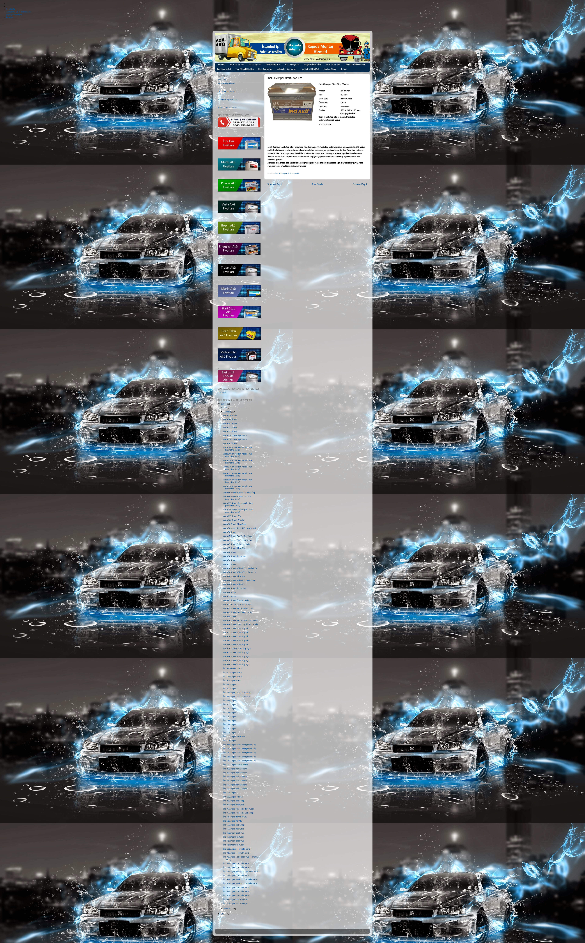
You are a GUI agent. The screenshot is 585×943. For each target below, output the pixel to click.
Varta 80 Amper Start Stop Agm (236, 657)
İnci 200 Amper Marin (232, 673)
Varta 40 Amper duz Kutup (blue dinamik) (240, 624)
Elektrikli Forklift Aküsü (310, 69)
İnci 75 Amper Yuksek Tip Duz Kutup (238, 813)
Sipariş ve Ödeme (330, 69)
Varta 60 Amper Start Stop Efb (235, 645)
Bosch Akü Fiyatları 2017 (228, 108)
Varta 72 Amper (230, 564)
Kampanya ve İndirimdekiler (355, 65)
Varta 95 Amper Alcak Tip (234, 548)
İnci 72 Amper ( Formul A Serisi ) (236, 876)
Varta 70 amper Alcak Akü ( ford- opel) (239, 528)
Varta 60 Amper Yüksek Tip (234, 584)
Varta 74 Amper (230, 560)
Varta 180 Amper (230, 419)
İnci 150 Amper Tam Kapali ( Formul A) (239, 753)
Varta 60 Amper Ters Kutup (234, 588)
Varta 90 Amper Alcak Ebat (234, 524)
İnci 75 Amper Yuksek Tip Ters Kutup (238, 809)
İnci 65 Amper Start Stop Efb (235, 785)
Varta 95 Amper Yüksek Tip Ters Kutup (239, 493)
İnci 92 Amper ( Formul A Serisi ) (236, 853)
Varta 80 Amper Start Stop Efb (235, 629)
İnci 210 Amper (229, 689)
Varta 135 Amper (230, 427)
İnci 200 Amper (229, 705)
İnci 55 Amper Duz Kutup (233, 829)
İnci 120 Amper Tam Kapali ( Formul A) (239, 761)
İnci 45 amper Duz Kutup (233, 837)
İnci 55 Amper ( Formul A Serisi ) (236, 892)
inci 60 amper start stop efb (287, 174)
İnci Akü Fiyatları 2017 (227, 92)
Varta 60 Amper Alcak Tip (234, 576)
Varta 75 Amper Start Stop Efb (235, 633)
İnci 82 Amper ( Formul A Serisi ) (236, 864)
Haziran (227, 909)
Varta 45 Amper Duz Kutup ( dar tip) (238, 612)
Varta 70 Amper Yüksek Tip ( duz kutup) (239, 572)
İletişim (344, 69)
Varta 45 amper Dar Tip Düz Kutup (237, 540)
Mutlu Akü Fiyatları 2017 (228, 100)
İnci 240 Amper (229, 685)
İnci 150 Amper (229, 717)
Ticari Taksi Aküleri (224, 69)
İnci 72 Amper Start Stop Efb (235, 781)
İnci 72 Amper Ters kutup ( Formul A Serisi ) (241, 872)
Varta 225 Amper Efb (232, 516)
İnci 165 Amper (229, 713)
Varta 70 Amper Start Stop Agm (236, 661)
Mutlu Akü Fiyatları (237, 65)
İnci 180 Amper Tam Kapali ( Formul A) (239, 749)
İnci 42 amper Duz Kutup (233, 845)
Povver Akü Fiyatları (273, 65)
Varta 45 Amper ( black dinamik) (236, 544)
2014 (223, 914)
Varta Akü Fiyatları (292, 65)
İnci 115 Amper (229, 733)
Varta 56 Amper (230, 532)
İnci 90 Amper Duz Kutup (233, 805)
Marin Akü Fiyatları (265, 69)
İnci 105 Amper (229, 741)
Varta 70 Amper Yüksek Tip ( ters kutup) (240, 568)
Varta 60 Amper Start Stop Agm (236, 665)
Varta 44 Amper (230, 617)
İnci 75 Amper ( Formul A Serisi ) (236, 867)
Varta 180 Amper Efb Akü (233, 520)
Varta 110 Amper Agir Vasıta (235, 436)
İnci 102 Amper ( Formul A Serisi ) (237, 849)
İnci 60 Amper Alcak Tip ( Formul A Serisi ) (241, 883)
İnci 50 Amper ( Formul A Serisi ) (236, 896)
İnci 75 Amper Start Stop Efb (235, 777)
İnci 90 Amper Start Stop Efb (235, 769)
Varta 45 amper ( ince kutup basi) (237, 605)
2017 (223, 404)
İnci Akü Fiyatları (255, 65)
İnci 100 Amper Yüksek (233, 797)
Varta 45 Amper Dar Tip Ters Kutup (237, 536)
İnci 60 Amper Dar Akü (232, 821)
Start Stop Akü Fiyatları (245, 69)
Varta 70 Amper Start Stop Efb (235, 637)
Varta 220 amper (230, 415)
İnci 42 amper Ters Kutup (233, 841)
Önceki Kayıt (360, 184)
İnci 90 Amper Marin (232, 681)
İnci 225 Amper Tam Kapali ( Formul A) (239, 745)
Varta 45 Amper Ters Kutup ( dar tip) (238, 608)
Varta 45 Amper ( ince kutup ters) (237, 600)
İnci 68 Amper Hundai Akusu (235, 817)
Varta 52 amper (229, 596)
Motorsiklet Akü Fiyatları (286, 69)
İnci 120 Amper (229, 729)
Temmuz (227, 412)
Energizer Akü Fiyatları (312, 65)
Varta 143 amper (230, 423)
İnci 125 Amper (229, 725)
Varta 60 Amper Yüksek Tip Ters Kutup (239, 580)
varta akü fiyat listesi (226, 84)
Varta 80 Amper (230, 552)
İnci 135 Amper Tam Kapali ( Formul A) (239, 757)
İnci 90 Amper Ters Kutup (233, 801)
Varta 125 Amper (230, 431)
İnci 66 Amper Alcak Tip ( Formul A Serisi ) (241, 880)
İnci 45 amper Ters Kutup (233, 833)
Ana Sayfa (221, 65)
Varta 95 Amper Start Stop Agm (236, 653)
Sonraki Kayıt (274, 184)
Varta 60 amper (229, 592)
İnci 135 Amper (229, 721)
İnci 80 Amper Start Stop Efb (235, 773)
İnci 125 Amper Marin (232, 677)
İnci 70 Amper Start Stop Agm (235, 904)
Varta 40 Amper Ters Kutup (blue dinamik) (240, 621)
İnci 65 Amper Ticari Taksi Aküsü (236, 697)
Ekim (226, 408)
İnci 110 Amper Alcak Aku (234, 737)
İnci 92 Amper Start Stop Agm (235, 900)
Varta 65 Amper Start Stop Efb (235, 641)
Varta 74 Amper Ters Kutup (234, 556)
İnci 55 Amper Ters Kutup (233, 825)
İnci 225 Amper (229, 701)
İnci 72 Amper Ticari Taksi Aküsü (236, 693)
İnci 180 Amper (229, 709)
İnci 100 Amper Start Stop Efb (235, 765)
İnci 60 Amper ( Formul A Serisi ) (236, 888)
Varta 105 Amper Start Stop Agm (237, 649)
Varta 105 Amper (230, 443)
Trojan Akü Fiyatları (332, 65)
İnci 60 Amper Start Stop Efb (235, 789)
